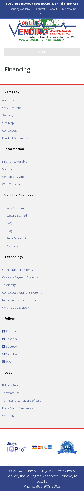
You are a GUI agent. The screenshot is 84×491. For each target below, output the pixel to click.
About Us (8, 100)
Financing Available (19, 9)
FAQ (9, 223)
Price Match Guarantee (17, 408)
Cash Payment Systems (17, 270)
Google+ (11, 346)
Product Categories (15, 138)
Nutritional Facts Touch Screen (22, 300)
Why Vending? (16, 208)
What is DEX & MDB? (15, 308)
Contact (40, 9)
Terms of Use (11, 393)
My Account (69, 9)
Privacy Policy (11, 385)
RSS (8, 362)
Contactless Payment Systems (22, 292)
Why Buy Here (11, 108)
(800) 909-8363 (30, 4)
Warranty (8, 416)
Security (7, 115)
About (53, 9)
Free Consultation (18, 238)
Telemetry (9, 285)
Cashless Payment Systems (20, 277)
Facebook (11, 331)
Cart (42, 14)
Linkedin (11, 339)
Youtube (11, 354)
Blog (9, 231)
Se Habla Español (13, 177)
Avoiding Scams (17, 246)
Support (7, 169)
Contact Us (9, 130)
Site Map (8, 123)
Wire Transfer (11, 184)
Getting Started (17, 216)
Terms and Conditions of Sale (21, 401)
